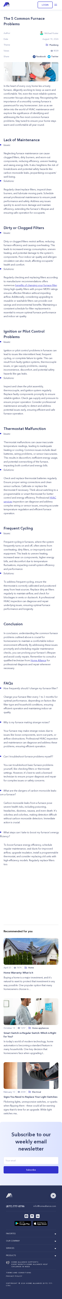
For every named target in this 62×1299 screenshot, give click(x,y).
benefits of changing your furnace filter (36, 285)
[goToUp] (53, 1195)
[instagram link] (32, 1216)
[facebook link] (26, 1216)
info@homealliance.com (44, 1206)
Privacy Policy (14, 1276)
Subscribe (31, 1169)
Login (45, 4)
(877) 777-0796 (15, 1206)
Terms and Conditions (18, 1273)
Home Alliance (38, 660)
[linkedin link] (38, 1216)
